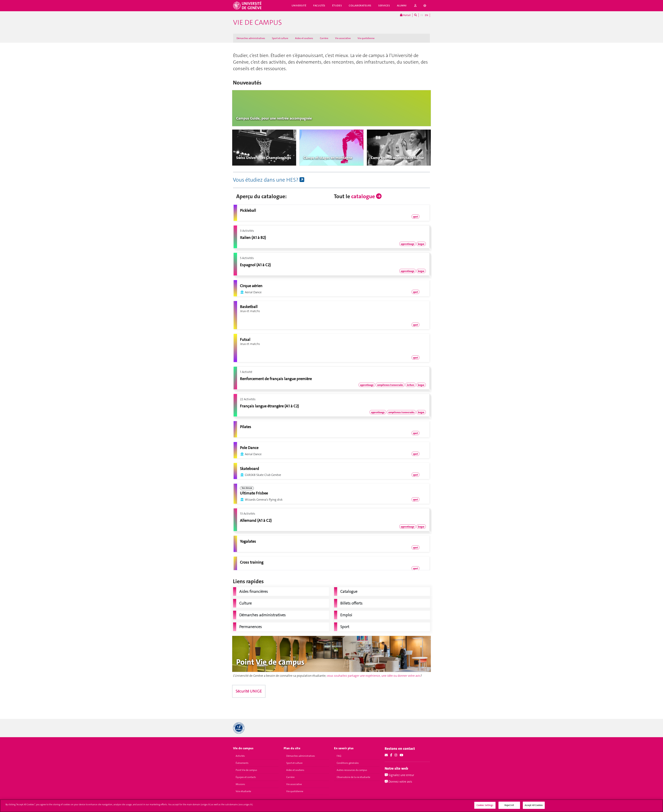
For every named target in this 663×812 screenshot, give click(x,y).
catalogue (363, 196)
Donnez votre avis (400, 782)
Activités (240, 755)
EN (426, 15)
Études (337, 5)
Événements (242, 762)
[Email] (386, 755)
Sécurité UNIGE (249, 691)
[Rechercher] (415, 15)
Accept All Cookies (534, 805)
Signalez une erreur (401, 775)
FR (421, 15)
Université (299, 5)
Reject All (509, 805)
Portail (407, 15)
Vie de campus (257, 22)
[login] (415, 5)
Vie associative (343, 38)
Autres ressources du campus (352, 770)
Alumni (402, 5)
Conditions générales (348, 762)
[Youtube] (401, 755)
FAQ (339, 755)
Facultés (319, 5)
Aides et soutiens (304, 38)
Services (384, 5)
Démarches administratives (251, 38)
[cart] (425, 5)
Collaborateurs (360, 5)
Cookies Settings (485, 805)
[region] (331, 805)
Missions (240, 784)
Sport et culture (280, 38)
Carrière (324, 38)
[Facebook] (391, 755)
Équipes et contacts (246, 777)
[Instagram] (396, 755)
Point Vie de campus (246, 770)
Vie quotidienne (366, 38)
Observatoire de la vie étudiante (353, 777)
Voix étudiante (243, 791)
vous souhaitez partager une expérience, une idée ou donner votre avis (374, 676)
